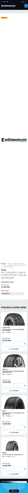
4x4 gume (9, 263)
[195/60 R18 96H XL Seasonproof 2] (14, 444)
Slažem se (14, 491)
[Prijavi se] (23, 2)
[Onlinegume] (10, 6)
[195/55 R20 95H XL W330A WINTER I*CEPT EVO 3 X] (14, 360)
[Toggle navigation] (26, 6)
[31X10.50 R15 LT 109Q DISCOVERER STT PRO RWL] (14, 319)
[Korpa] (25, 2)
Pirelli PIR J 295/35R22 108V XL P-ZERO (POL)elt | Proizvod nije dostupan (14, 266)
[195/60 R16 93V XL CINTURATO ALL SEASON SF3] (14, 402)
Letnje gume (16, 263)
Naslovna (3, 263)
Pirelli (22, 263)
